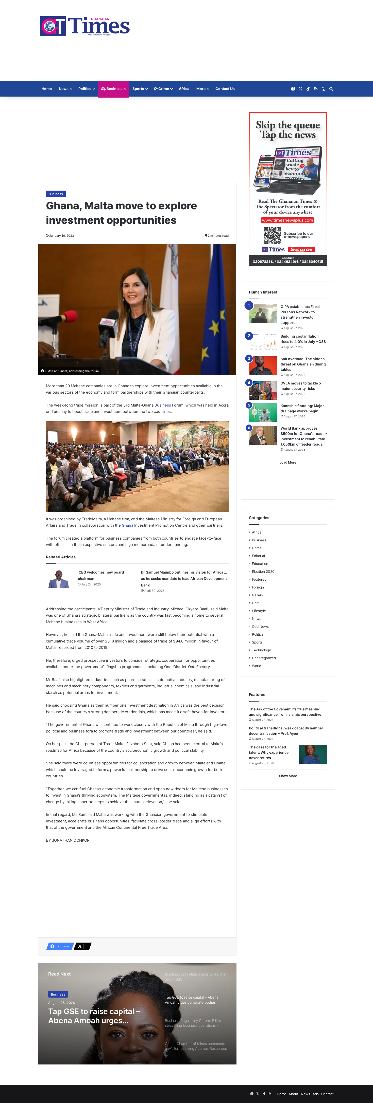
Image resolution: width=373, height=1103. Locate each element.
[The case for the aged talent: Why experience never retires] (313, 754)
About (293, 1094)
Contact (327, 1094)
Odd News (260, 626)
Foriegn (258, 587)
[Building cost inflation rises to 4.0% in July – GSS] (263, 343)
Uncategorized (264, 658)
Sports (138, 88)
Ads (316, 1094)
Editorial (258, 556)
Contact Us (225, 88)
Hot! (255, 603)
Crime (163, 88)
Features (259, 579)
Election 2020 (263, 571)
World (256, 666)
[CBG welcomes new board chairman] (60, 578)
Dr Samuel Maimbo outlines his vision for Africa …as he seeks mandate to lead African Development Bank (184, 578)
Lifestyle (259, 611)
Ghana (128, 525)
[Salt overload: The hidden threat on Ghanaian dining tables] (263, 365)
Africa (184, 88)
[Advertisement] (237, 40)
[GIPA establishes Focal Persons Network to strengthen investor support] (263, 313)
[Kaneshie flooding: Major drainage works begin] (263, 412)
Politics (84, 88)
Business (114, 88)
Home (47, 88)
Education (260, 564)
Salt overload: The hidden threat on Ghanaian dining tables (303, 364)
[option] (137, 1013)
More (201, 88)
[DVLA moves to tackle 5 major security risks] (263, 390)
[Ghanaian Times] (85, 24)
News (64, 88)
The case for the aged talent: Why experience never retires (269, 752)
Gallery (257, 595)
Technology (261, 650)
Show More (288, 776)
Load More (288, 462)
